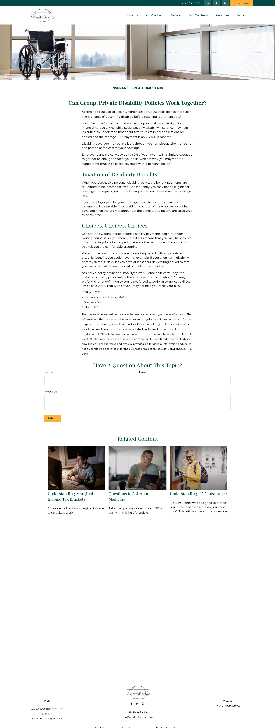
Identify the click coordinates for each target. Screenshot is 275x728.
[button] (131, 15)
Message (50, 391)
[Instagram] (143, 703)
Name (48, 372)
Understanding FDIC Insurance (198, 494)
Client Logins (241, 3)
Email (143, 372)
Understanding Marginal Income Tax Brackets (70, 496)
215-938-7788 (192, 3)
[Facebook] (216, 3)
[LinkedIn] (207, 3)
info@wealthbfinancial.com (138, 717)
